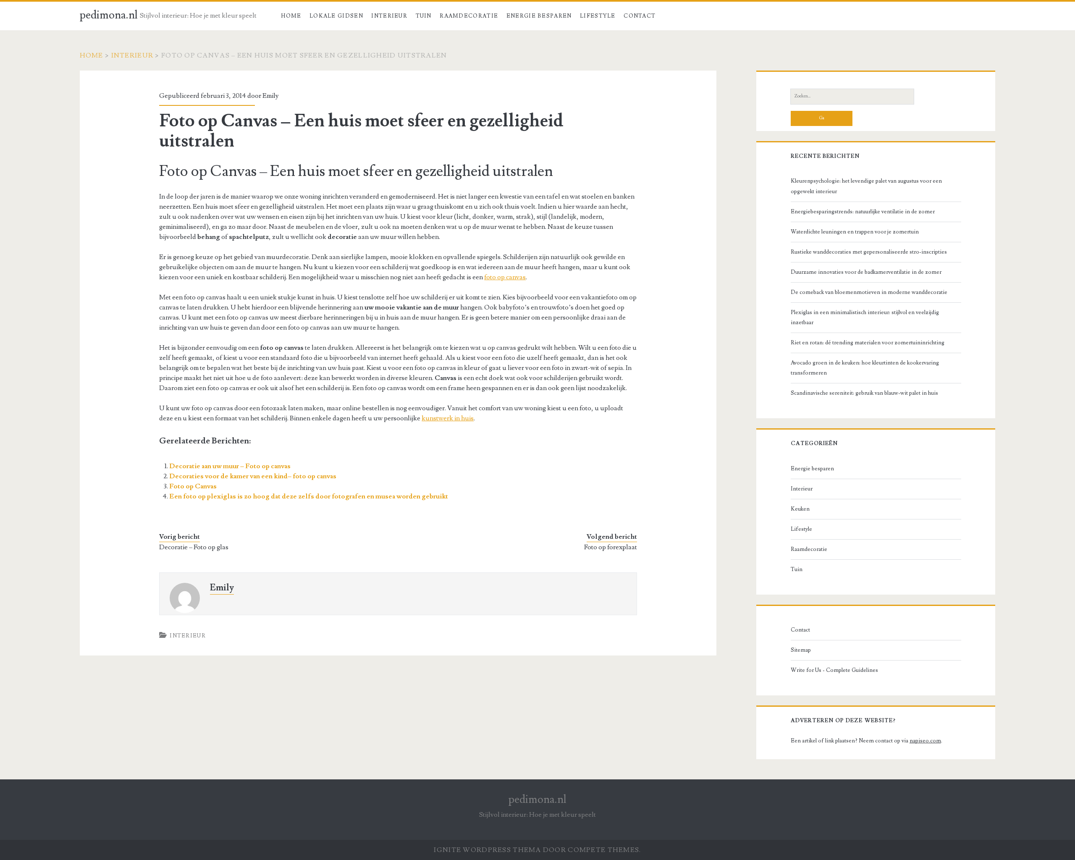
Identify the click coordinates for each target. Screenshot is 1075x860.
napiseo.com (925, 740)
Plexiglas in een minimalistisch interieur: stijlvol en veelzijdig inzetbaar (865, 317)
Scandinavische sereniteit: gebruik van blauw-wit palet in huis (864, 393)
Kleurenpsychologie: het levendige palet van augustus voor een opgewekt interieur (866, 186)
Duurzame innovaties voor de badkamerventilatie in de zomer (866, 272)
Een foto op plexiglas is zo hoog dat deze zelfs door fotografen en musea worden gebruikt (308, 496)
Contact (639, 16)
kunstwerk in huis (448, 418)
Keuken (800, 509)
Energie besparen (539, 16)
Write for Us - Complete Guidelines (834, 670)
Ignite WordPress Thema (487, 850)
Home (291, 16)
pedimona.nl (109, 15)
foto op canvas (505, 277)
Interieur (389, 16)
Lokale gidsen (336, 16)
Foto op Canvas (193, 486)
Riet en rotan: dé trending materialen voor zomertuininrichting (867, 342)
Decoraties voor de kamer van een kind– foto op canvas (252, 476)
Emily (270, 96)
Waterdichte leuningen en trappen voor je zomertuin (855, 231)
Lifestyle (598, 16)
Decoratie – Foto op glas (193, 547)
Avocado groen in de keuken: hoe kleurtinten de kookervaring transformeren (865, 367)
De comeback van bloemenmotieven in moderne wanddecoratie (869, 292)
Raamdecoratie (469, 16)
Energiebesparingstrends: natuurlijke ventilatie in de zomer (863, 211)
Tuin (424, 16)
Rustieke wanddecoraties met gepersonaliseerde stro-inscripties (869, 252)
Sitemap (801, 650)
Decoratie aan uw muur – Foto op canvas (230, 466)
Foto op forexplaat (610, 547)
